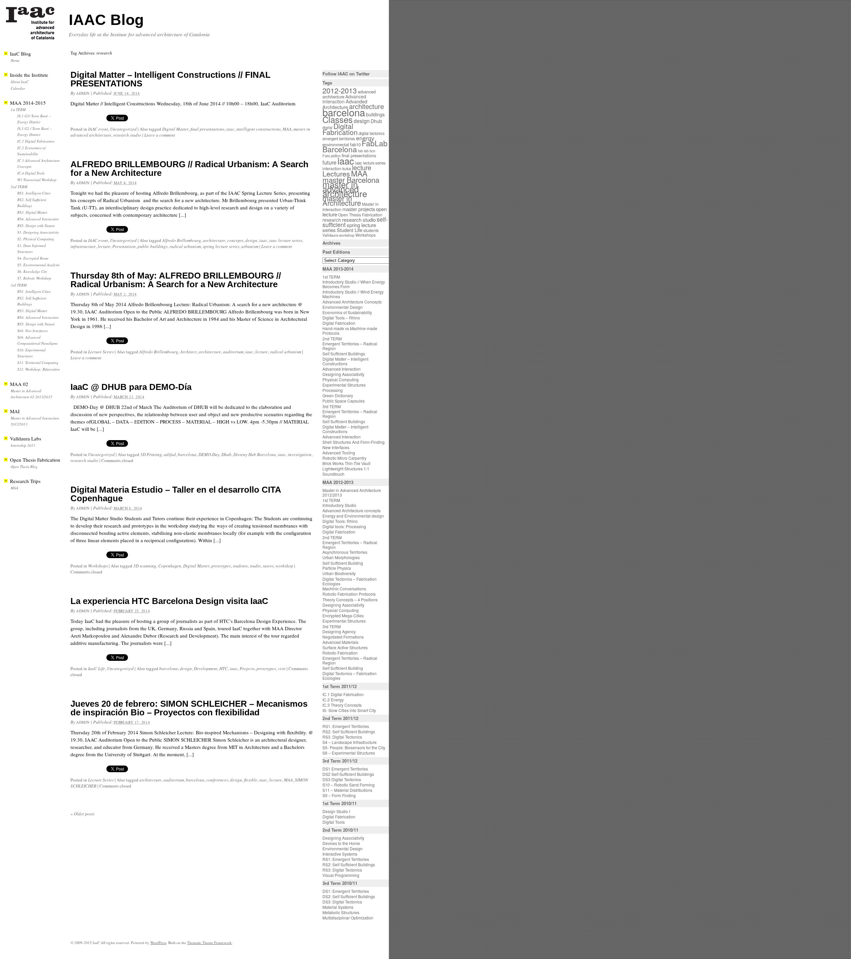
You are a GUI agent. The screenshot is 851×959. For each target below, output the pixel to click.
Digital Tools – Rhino (341, 317)
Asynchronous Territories (344, 552)
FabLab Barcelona (355, 146)
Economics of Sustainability (347, 312)
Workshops (98, 566)
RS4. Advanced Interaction (38, 218)
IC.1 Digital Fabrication (36, 141)
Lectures (336, 174)
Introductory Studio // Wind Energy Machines (353, 294)
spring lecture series (221, 246)
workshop (284, 566)
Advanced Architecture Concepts (352, 301)
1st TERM (18, 109)
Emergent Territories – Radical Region (349, 346)
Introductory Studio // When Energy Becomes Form (353, 284)
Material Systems (337, 907)
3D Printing (151, 454)
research (331, 219)
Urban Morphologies (341, 557)
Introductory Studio (339, 505)
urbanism (249, 246)
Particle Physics (336, 568)
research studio (127, 135)
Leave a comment (159, 135)
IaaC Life (96, 668)
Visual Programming (340, 875)
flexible (250, 780)
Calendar (18, 88)
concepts (235, 240)
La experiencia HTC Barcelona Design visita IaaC (169, 601)
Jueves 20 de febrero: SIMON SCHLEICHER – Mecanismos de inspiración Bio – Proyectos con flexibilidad (188, 708)
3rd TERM (19, 285)
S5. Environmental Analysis (38, 264)
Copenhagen (169, 566)
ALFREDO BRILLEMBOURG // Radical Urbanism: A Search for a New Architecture (189, 168)
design (251, 240)
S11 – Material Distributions (347, 790)
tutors (268, 566)
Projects (247, 668)
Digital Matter (175, 129)
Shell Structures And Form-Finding (353, 442)
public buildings (153, 246)
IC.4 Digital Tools (31, 173)
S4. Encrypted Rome (33, 258)
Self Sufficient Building (342, 563)
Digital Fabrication (340, 129)
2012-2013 (339, 90)
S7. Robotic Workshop (34, 278)
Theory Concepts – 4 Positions (350, 599)
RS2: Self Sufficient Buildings (348, 864)
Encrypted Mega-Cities (343, 615)
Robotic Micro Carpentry (344, 458)
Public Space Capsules (343, 401)
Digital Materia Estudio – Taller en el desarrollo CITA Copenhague (175, 494)
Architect (188, 352)
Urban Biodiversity (339, 573)
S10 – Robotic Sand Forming (348, 784)
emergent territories (338, 138)
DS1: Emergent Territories (345, 891)
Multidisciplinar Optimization (347, 917)
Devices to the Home (341, 843)
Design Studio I (336, 811)
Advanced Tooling (338, 452)
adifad (170, 454)
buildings (375, 114)
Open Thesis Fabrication (360, 214)
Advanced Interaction (344, 99)
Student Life (349, 229)
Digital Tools (333, 822)
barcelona (187, 454)
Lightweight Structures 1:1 (345, 468)
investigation (299, 454)
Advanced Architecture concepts (351, 510)
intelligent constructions (258, 129)
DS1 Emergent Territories (345, 769)
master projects (358, 208)
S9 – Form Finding (339, 795)
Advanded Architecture (344, 104)
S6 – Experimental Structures (348, 753)
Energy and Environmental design (353, 516)
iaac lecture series (285, 240)
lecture (104, 246)
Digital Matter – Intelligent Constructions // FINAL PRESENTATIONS (170, 79)
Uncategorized (123, 129)
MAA (287, 129)
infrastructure (83, 246)
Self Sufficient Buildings (343, 353)
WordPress (158, 942)
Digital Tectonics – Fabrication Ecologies (349, 581)
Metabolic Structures (340, 912)
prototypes (221, 566)
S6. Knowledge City (32, 271)
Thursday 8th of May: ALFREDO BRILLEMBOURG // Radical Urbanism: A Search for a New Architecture (175, 280)
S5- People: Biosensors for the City (353, 747)
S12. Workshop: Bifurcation (38, 369)
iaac (230, 129)
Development (205, 668)
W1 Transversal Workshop (37, 179)
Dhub (226, 454)
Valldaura (330, 235)
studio (255, 566)
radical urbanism (185, 246)
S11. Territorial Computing (38, 362)
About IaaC (20, 81)
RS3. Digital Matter (32, 212)
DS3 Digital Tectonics (341, 779)
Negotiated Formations (343, 637)
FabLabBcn (331, 155)
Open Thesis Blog (24, 466)
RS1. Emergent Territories (345, 726)
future (329, 162)
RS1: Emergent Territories (345, 859)
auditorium (233, 352)
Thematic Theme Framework (209, 942)
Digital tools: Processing (344, 526)
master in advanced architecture (344, 188)
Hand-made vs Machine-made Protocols (349, 330)
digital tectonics (372, 133)
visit (282, 668)
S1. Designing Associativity (38, 232)
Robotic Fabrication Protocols (349, 594)
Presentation (124, 246)
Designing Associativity (343, 374)
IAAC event (98, 129)
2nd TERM (19, 186)
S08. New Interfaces (32, 330)
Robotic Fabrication (340, 653)
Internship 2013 (23, 445)
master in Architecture (341, 200)
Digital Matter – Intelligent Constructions (345, 361)
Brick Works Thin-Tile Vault (346, 463)
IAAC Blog (106, 19)
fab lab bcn (366, 150)
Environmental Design (342, 307)
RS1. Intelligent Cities (34, 192)
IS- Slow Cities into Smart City (349, 710)
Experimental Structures (344, 385)
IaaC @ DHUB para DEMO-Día (130, 387)
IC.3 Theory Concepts (342, 705)
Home (15, 60)
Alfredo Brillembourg (181, 240)
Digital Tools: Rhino (340, 521)
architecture (214, 240)
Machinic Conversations (344, 588)
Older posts (82, 814)
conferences (217, 780)
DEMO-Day (208, 454)
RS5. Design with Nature (36, 225)
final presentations (207, 129)
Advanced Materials (340, 642)
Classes (337, 119)
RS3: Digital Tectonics (342, 870)
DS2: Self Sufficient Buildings (348, 896)
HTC (223, 668)
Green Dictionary (337, 395)
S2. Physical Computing (35, 238)
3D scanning (144, 566)
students (240, 566)
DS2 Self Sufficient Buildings (348, 774)
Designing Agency (339, 631)
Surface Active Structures (345, 647)
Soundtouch (333, 474)
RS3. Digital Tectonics (342, 737)
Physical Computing (340, 379)
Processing (332, 390)
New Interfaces (335, 447)
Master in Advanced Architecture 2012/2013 (351, 492)
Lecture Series (101, 352)
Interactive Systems (339, 854)
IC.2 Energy (333, 699)
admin (83, 93)
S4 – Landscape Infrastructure (349, 742)
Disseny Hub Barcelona (254, 454)
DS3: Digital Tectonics (342, 901)
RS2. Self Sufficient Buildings (348, 731)
